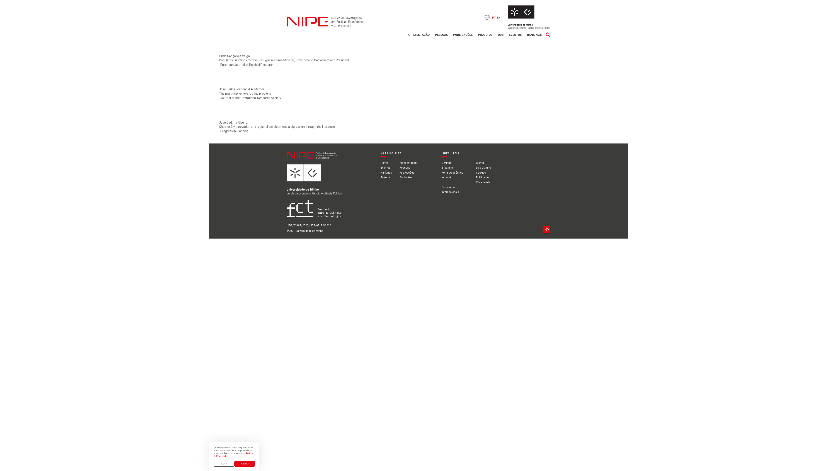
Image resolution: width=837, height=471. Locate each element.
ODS (501, 34)
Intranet (446, 177)
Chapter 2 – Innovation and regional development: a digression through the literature (277, 126)
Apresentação (419, 34)
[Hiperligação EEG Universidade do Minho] (314, 182)
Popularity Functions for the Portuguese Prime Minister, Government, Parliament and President (284, 60)
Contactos (406, 177)
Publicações (463, 34)
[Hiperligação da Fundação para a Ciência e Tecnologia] (314, 211)
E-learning (448, 167)
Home (384, 162)
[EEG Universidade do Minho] (529, 17)
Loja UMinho (483, 167)
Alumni (480, 162)
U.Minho (446, 162)
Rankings (534, 34)
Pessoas (441, 34)
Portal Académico (452, 172)
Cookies (481, 172)
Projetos (485, 34)
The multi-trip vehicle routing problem (245, 93)
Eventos (515, 34)
